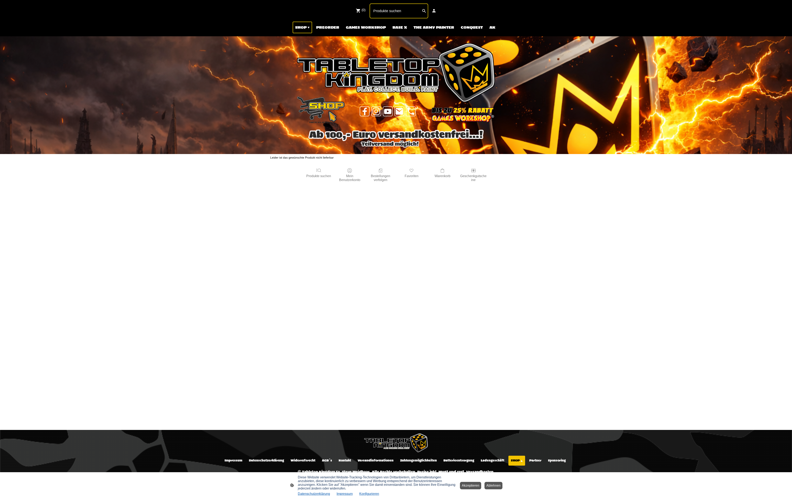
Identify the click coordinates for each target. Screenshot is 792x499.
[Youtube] (388, 111)
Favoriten (411, 176)
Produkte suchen (318, 176)
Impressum (345, 493)
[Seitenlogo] (396, 442)
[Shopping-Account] (433, 10)
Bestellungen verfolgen (380, 178)
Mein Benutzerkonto (349, 178)
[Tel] (411, 111)
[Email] (399, 111)
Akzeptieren (470, 485)
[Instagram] (376, 111)
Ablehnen (493, 485)
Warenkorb (442, 176)
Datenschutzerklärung (314, 493)
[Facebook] (365, 111)
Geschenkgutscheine (473, 178)
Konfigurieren (369, 493)
